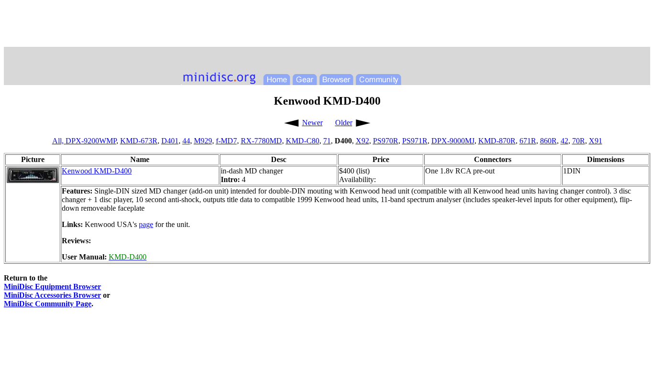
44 (186, 141)
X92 (362, 141)
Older (343, 123)
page (146, 224)
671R (527, 141)
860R (548, 141)
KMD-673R (139, 141)
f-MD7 (226, 141)
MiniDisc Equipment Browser (52, 286)
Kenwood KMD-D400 (97, 171)
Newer (312, 123)
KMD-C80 (302, 141)
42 (564, 141)
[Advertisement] (327, 25)
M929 (203, 141)
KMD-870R (497, 141)
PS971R (415, 141)
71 (327, 141)
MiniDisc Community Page (47, 304)
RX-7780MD (261, 141)
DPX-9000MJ (452, 141)
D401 (170, 141)
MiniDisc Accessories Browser (52, 295)
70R (578, 141)
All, (59, 141)
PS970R (385, 141)
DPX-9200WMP (91, 141)
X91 (595, 141)
